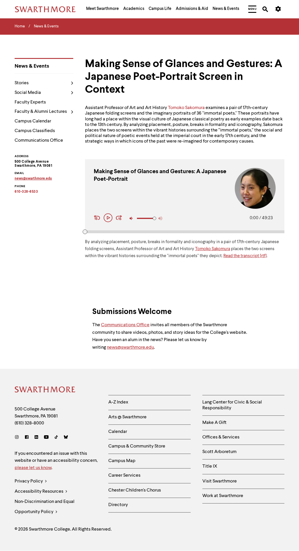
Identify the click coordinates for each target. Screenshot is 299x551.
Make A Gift (214, 422)
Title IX (209, 466)
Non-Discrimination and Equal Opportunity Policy (44, 506)
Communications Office (39, 140)
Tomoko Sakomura (186, 108)
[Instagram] (18, 438)
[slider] (85, 231)
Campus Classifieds (35, 131)
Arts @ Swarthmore (127, 417)
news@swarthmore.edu (130, 347)
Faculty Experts (30, 102)
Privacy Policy (29, 481)
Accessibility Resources (39, 491)
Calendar (117, 431)
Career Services (124, 475)
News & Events (32, 66)
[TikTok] (56, 438)
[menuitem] (102, 9)
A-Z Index (118, 402)
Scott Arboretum (219, 452)
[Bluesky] (65, 438)
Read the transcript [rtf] (245, 256)
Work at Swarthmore (222, 496)
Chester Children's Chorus (134, 490)
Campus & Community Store (136, 446)
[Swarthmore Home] (45, 390)
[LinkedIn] (36, 438)
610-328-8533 (26, 192)
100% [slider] (154, 218)
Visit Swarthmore (219, 481)
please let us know (33, 468)
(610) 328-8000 (29, 423)
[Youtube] (46, 438)
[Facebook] (26, 438)
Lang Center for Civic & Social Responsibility (232, 405)
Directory (118, 505)
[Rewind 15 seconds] (98, 218)
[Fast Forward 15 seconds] (119, 218)
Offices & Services (220, 437)
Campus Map (121, 461)
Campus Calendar (33, 121)
